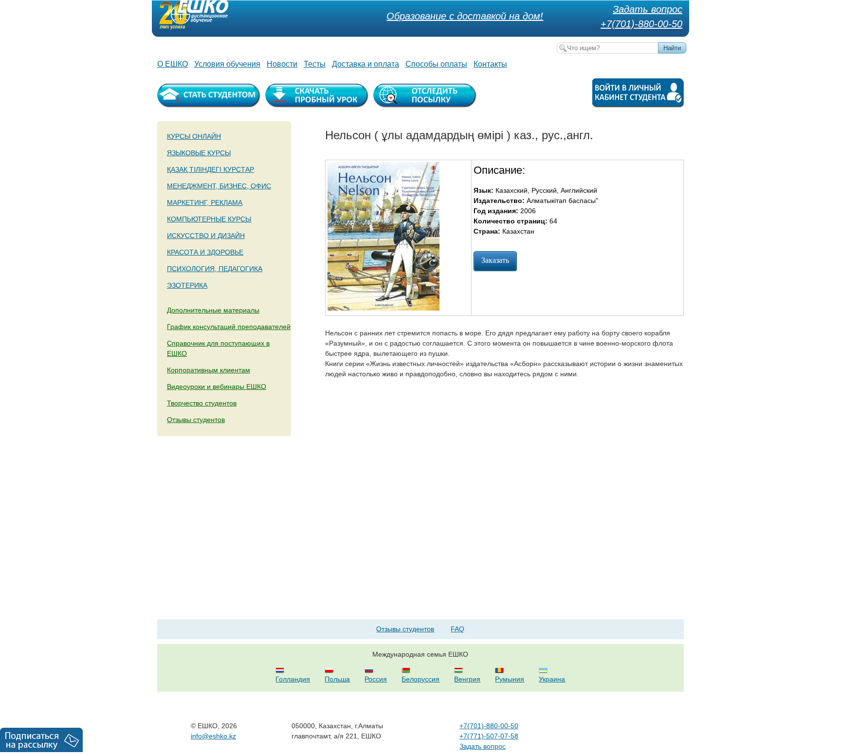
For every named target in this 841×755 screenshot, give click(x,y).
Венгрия (467, 679)
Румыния (509, 679)
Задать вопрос (647, 9)
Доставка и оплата (365, 64)
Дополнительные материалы (213, 310)
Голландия (292, 679)
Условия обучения (227, 64)
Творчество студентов (202, 403)
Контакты (490, 64)
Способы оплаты (436, 64)
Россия (376, 679)
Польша (337, 679)
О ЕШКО (172, 64)
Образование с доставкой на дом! (464, 16)
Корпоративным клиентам (208, 370)
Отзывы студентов (196, 420)
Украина (552, 679)
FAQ (457, 629)
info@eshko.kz (213, 736)
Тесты (315, 64)
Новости (282, 64)
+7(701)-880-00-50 (641, 23)
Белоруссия (420, 679)
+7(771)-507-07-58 (488, 736)
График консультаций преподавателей (229, 327)
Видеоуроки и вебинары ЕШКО (216, 386)
